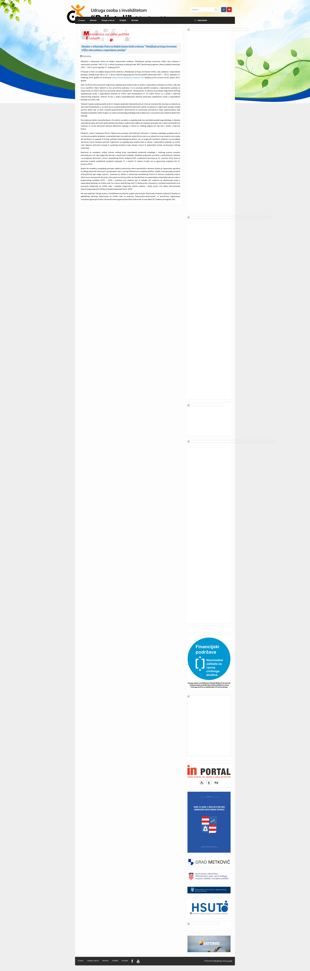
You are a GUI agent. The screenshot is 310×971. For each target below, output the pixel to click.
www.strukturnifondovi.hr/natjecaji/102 (128, 77)
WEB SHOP (202, 20)
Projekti (123, 20)
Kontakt (134, 20)
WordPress (218, 961)
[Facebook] (132, 961)
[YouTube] (138, 961)
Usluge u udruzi (108, 20)
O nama (81, 20)
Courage (229, 961)
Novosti (93, 20)
